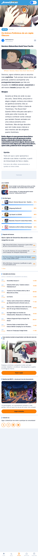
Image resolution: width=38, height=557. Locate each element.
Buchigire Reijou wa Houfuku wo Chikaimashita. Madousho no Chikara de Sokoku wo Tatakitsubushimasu (18, 314)
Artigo (4, 29)
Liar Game (10, 296)
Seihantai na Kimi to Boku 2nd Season (20, 227)
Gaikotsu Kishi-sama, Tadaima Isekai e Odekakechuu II (18, 286)
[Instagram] (8, 425)
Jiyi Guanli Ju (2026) (15, 214)
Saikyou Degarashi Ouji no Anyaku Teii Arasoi (18, 319)
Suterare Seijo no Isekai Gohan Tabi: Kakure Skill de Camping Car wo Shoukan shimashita (19, 326)
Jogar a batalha (19, 411)
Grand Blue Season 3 (13, 280)
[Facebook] (13, 425)
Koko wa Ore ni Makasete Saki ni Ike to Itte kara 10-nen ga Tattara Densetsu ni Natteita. (19, 308)
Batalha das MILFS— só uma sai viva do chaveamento (18, 379)
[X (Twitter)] (3, 425)
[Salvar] (35, 40)
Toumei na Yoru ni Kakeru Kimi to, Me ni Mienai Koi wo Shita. (18, 291)
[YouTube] (18, 425)
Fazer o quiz (19, 373)
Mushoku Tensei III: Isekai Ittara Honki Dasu (20, 221)
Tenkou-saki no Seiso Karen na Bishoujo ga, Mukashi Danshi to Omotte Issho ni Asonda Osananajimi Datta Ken (18, 302)
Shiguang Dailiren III (15, 208)
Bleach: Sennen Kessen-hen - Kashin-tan (20, 202)
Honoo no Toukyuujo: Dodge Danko (17, 330)
